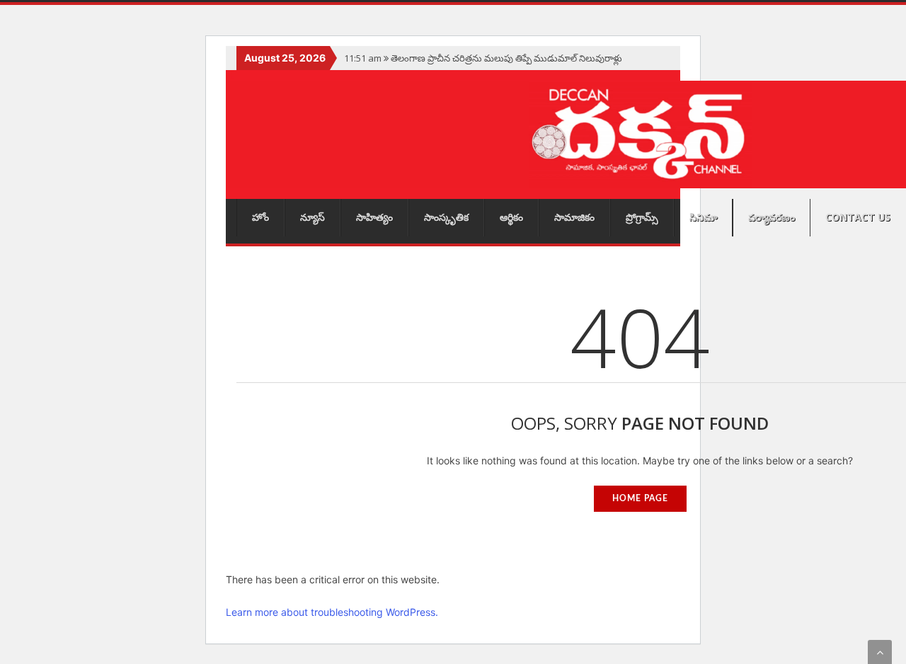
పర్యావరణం (771, 217)
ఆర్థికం (511, 217)
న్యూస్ (312, 217)
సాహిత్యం (374, 217)
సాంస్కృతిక (446, 217)
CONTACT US (857, 217)
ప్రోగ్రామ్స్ (642, 217)
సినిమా (703, 217)
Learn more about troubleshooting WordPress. (332, 612)
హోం (260, 217)
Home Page (640, 498)
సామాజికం (574, 217)
